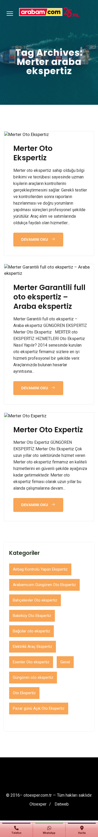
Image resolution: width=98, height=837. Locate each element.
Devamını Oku (35, 239)
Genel (65, 662)
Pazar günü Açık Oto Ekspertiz (39, 708)
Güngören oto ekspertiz (33, 677)
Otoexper (38, 804)
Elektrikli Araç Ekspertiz (32, 646)
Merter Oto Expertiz (48, 430)
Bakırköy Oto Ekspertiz (32, 615)
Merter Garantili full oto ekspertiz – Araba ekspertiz (49, 297)
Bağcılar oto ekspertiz (31, 631)
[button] (9, 13)
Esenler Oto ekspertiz (31, 662)
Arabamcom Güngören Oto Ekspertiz (44, 584)
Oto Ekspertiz (24, 693)
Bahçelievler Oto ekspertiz (35, 600)
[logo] (49, 12)
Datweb (62, 804)
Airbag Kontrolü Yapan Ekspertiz (40, 569)
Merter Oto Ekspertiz (33, 153)
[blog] (26, 134)
